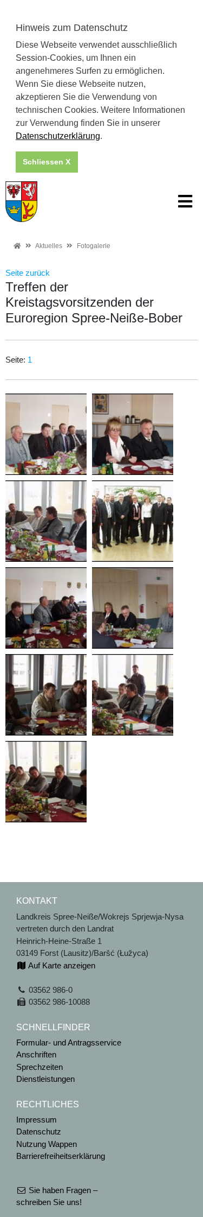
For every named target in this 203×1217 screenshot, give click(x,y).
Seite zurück (27, 272)
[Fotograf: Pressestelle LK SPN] (46, 433)
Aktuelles (48, 246)
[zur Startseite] (21, 200)
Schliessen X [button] (46, 161)
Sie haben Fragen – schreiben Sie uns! (56, 1196)
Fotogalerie (93, 246)
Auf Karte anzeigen (61, 965)
